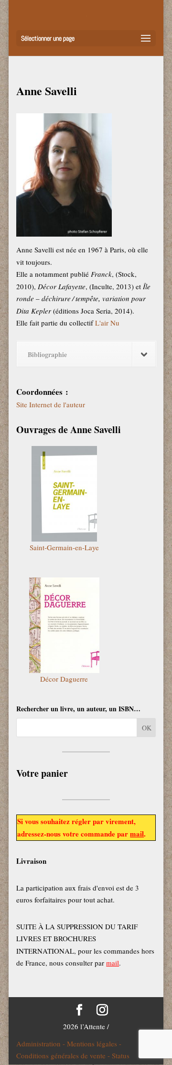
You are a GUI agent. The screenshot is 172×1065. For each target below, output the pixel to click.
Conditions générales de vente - (64, 1055)
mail (137, 833)
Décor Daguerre (64, 679)
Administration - (41, 1043)
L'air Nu (107, 322)
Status (120, 1055)
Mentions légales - (94, 1043)
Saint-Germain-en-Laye (64, 547)
